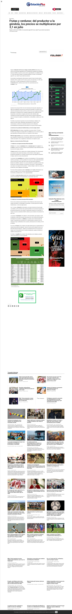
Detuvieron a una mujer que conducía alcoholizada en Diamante (36, 559)
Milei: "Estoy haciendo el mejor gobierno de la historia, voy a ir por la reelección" (26, 399)
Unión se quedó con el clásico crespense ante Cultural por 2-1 (54, 535)
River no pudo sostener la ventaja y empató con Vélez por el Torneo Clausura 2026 (35, 535)
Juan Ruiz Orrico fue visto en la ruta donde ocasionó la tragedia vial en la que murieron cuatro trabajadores (55, 443)
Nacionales (11, 18)
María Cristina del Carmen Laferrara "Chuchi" (35, 582)
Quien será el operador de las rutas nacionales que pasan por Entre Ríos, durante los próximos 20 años (26, 378)
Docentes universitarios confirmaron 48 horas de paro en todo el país (26, 388)
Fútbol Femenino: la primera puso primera (35, 512)
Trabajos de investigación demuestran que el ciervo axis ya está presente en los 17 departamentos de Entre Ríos (36, 466)
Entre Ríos (28, 424)
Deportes (9, 538)
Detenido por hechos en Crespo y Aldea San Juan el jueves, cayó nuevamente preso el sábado (54, 421)
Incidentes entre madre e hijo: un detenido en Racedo (57, 142)
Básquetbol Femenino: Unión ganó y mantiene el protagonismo (55, 465)
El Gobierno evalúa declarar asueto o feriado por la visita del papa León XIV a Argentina (36, 491)
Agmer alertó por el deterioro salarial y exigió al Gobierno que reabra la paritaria (35, 421)
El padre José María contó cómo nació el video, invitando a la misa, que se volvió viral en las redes (15, 582)
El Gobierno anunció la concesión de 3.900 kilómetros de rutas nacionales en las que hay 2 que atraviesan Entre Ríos (54, 400)
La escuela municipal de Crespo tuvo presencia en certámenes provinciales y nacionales (16, 443)
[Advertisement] (36, 40)
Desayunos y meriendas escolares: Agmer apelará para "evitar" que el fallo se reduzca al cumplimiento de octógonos (16, 466)
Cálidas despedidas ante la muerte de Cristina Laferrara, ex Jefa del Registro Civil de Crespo (55, 582)
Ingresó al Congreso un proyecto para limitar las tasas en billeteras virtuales (54, 388)
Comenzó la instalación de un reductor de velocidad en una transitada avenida (14, 421)
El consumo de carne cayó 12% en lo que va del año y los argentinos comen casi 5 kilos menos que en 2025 (54, 378)
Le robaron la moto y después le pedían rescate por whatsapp (57, 153)
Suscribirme (56, 209)
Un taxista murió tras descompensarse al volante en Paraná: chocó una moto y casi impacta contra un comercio (34, 443)
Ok (56, 612)
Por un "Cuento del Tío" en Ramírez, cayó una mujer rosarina (55, 559)
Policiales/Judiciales (36, 561)
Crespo (15, 424)
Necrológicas (35, 584)
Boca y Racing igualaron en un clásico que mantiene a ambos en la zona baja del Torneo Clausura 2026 (16, 535)
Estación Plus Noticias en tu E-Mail (56, 199)
